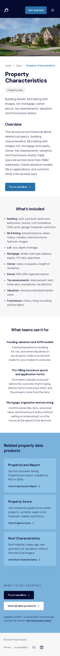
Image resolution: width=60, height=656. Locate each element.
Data (18, 65)
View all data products (22, 606)
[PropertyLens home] (6, 10)
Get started (37, 11)
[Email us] (33, 647)
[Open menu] (52, 10)
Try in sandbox (22, 187)
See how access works (38, 620)
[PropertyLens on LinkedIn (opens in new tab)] (41, 647)
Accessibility (21, 647)
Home (8, 65)
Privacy (8, 647)
